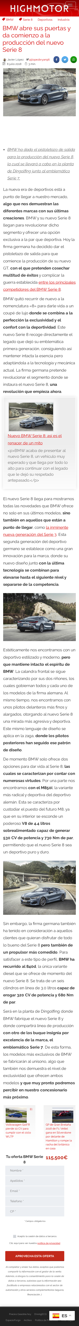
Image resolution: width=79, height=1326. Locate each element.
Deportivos (45, 19)
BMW (10, 19)
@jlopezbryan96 (39, 59)
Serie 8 (27, 19)
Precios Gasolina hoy (20, 1314)
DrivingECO (40, 1314)
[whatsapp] (73, 59)
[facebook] (56, 59)
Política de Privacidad (46, 1320)
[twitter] (65, 59)
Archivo (28, 1320)
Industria (64, 19)
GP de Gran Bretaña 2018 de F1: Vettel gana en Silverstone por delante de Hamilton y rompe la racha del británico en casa (59, 1136)
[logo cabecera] (39, 8)
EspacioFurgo (13, 1320)
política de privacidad (48, 1243)
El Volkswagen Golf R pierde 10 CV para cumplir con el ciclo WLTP (19, 1122)
